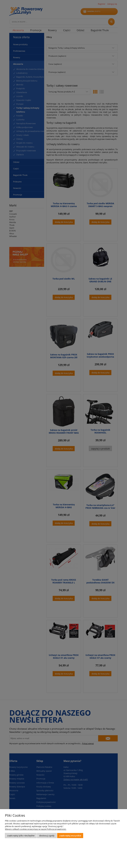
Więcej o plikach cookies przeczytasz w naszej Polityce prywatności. (35, 829)
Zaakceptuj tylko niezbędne (21, 835)
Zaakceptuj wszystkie (70, 835)
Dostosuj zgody (47, 835)
